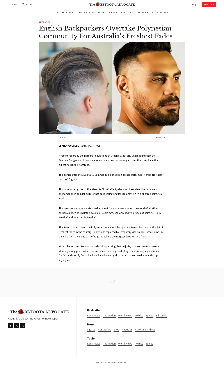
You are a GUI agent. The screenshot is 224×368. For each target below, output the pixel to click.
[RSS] (22, 325)
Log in (195, 4)
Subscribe (209, 4)
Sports (149, 343)
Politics (139, 343)
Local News (93, 343)
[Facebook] (10, 325)
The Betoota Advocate (114, 362)
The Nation (44, 22)
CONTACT (94, 145)
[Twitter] (16, 325)
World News (125, 343)
